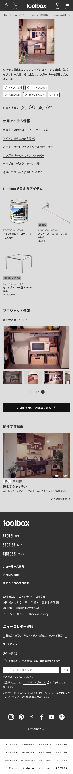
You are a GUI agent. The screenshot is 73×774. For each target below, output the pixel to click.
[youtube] (51, 717)
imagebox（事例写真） (40, 15)
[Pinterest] (21, 717)
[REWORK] (61, 768)
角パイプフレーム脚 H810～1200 (22, 172)
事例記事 (17, 481)
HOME (5, 15)
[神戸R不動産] (61, 752)
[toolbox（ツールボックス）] (36, 5)
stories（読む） (19, 15)
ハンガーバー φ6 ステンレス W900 (23, 155)
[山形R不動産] (28, 745)
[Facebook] (41, 717)
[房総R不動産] (44, 745)
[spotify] (62, 717)
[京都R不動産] (28, 752)
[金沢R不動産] (11, 752)
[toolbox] (16, 523)
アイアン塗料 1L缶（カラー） (19, 138)
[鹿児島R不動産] (28, 760)
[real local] (44, 768)
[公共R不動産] (61, 760)
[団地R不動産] (44, 760)
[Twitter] (31, 717)
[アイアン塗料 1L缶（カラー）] (19, 211)
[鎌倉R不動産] (61, 745)
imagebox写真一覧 (62, 15)
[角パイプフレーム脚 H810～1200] (19, 265)
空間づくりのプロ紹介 (16, 583)
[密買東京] (11, 768)
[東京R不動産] (11, 745)
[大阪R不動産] (44, 752)
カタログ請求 (11, 575)
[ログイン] (5, 5)
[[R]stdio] (28, 768)
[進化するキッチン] (36, 347)
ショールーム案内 (13, 566)
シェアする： (11, 107)
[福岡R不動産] (11, 760)
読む (7, 481)
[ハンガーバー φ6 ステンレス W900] (54, 211)
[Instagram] (11, 717)
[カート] (15, 5)
